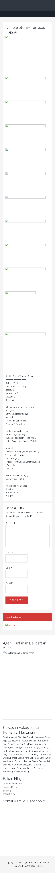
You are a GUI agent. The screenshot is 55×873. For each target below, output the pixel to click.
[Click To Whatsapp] (27, 681)
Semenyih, (45, 747)
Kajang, (6, 740)
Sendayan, (22, 768)
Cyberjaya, (19, 751)
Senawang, (8, 771)
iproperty (7, 790)
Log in (40, 866)
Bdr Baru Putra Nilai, (29, 744)
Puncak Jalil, (44, 761)
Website (9, 583)
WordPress (30, 866)
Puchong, (19, 761)
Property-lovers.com (12, 783)
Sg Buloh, (36, 764)
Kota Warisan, (17, 754)
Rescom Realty (10, 787)
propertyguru (9, 794)
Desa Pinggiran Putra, (20, 747)
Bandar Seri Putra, (18, 740)
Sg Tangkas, (8, 751)
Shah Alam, (8, 764)
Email (8, 568)
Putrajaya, (35, 747)
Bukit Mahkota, (34, 740)
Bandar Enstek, (17, 758)
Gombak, (18, 764)
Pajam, (13, 768)
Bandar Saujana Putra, (35, 751)
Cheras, (6, 747)
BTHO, (27, 754)
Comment (10, 523)
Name (9, 552)
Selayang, (27, 764)
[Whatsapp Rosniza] (12, 625)
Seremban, (39, 768)
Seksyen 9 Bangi (21, 771)
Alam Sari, (43, 744)
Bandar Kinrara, (31, 761)
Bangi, (48, 737)
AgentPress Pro (31, 862)
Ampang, (34, 754)
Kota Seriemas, (32, 758)
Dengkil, (43, 758)
